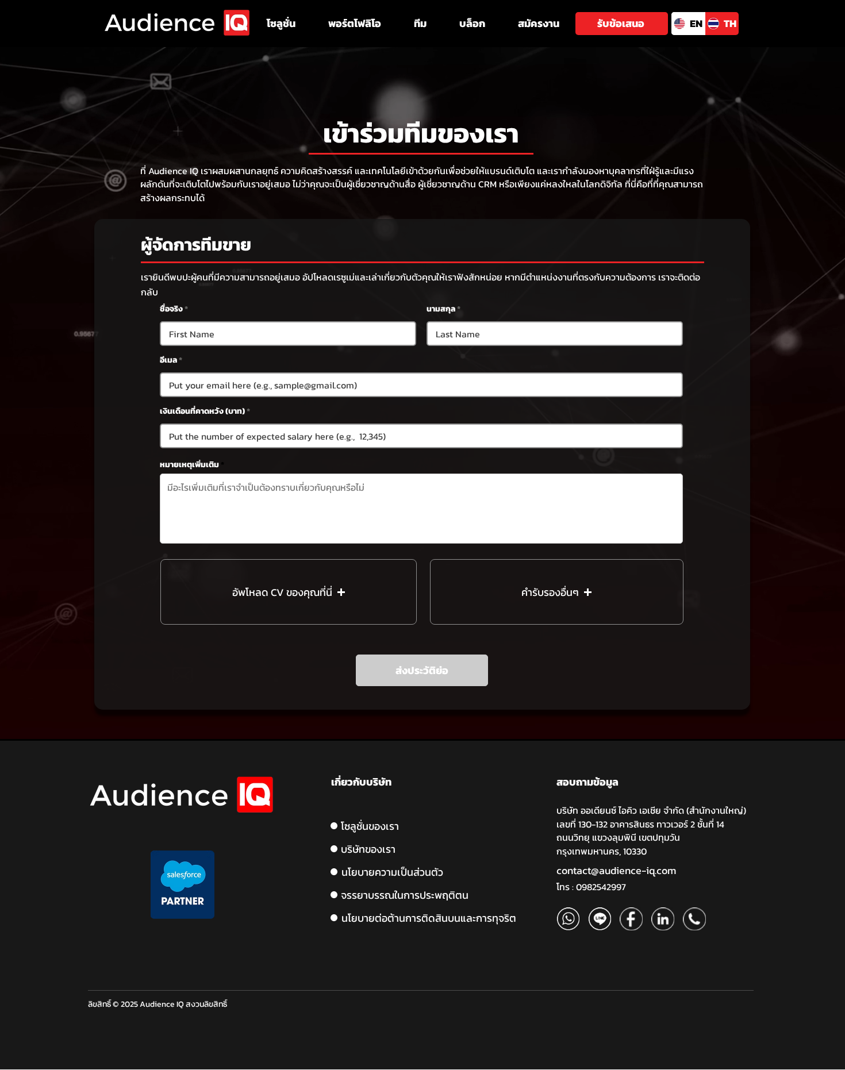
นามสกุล (441, 309)
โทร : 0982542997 (591, 887)
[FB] (631, 918)
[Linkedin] (662, 918)
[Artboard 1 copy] (599, 918)
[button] (281, 23)
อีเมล (168, 360)
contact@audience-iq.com (616, 870)
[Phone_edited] (694, 918)
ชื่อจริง (171, 309)
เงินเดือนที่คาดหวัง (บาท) (202, 411)
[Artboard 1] (567, 918)
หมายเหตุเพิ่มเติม (189, 465)
